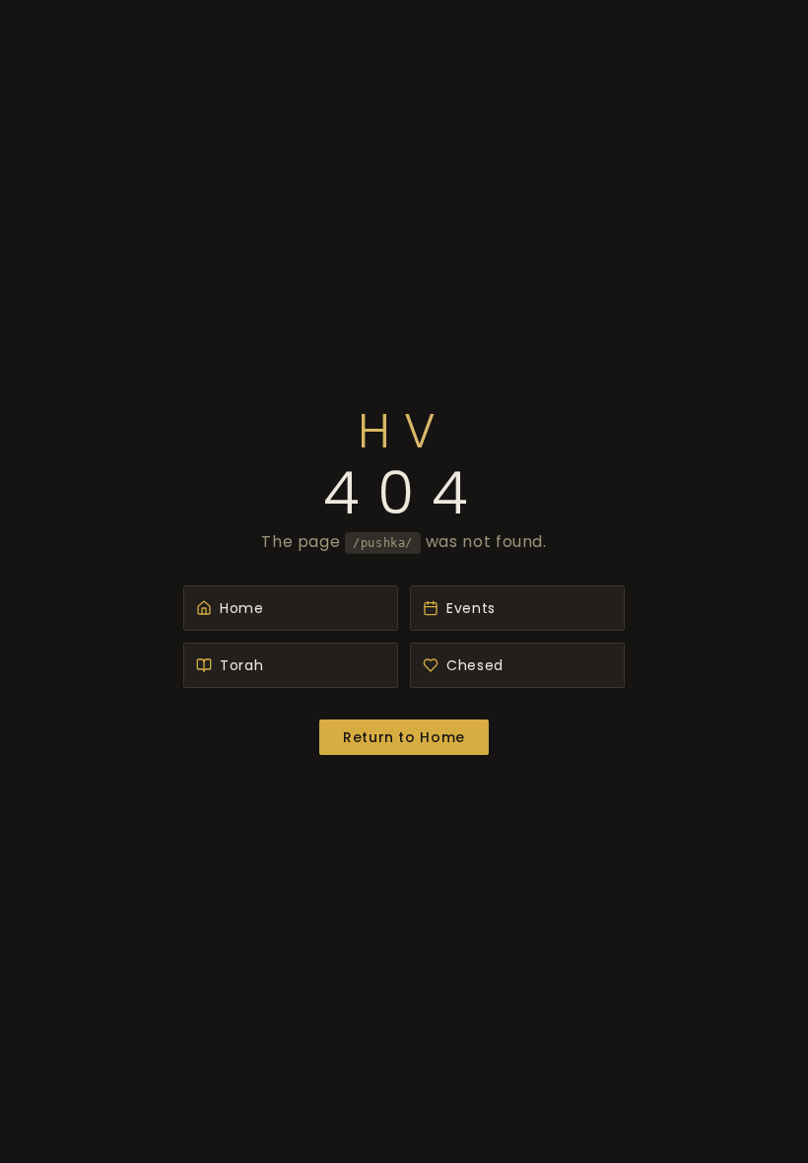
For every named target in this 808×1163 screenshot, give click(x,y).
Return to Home (404, 737)
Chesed (475, 665)
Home (242, 608)
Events (471, 608)
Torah (241, 665)
